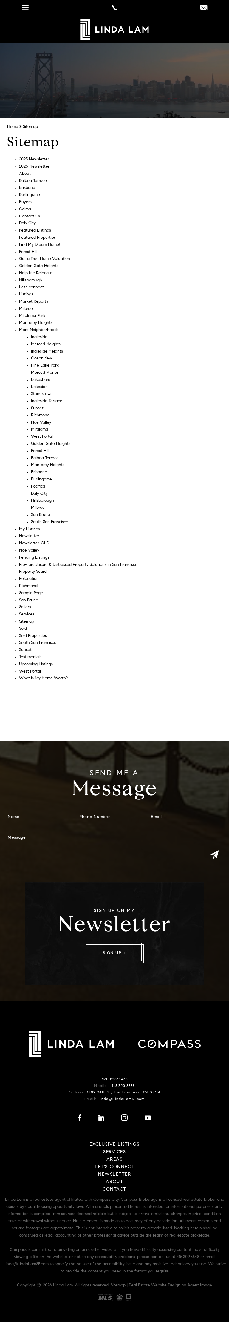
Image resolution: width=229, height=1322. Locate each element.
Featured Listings (35, 231)
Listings (26, 294)
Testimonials (30, 657)
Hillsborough (30, 280)
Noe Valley (41, 423)
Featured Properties (37, 238)
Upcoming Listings (36, 664)
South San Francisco (49, 522)
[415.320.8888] (114, 8)
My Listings (29, 529)
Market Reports (33, 302)
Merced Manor (44, 373)
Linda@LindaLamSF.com (121, 1099)
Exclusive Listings (114, 1144)
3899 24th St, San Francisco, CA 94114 (123, 1092)
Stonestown (42, 394)
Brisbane (27, 188)
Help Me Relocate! (36, 273)
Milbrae (26, 309)
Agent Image (199, 1285)
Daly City (27, 223)
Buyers (25, 202)
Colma (25, 209)
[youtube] (148, 1119)
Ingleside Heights (47, 352)
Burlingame (29, 195)
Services (26, 614)
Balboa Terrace (33, 181)
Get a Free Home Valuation (44, 259)
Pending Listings (34, 558)
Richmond (40, 415)
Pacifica (38, 487)
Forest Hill (28, 252)
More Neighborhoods (38, 330)
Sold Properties (33, 636)
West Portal (42, 437)
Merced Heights (46, 344)
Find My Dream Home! (39, 245)
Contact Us (29, 217)
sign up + (114, 953)
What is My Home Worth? (43, 678)
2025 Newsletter (34, 159)
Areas (114, 1159)
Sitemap (26, 622)
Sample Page (31, 593)
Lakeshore (40, 380)
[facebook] (79, 1119)
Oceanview (41, 358)
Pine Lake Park (45, 366)
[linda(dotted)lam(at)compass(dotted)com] (203, 9)
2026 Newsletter (34, 167)
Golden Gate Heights (38, 266)
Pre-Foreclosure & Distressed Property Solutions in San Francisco (78, 565)
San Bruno (40, 515)
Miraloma (39, 430)
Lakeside (39, 387)
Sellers (25, 607)
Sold (23, 629)
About (25, 174)
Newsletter (29, 536)
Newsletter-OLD (34, 543)
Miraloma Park (32, 316)
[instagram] (124, 1119)
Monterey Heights (35, 323)
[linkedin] (101, 1119)
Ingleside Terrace (46, 401)
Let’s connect (31, 287)
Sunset (37, 408)
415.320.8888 (123, 1086)
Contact (114, 1189)
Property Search (34, 572)
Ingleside (39, 337)
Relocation (29, 579)
